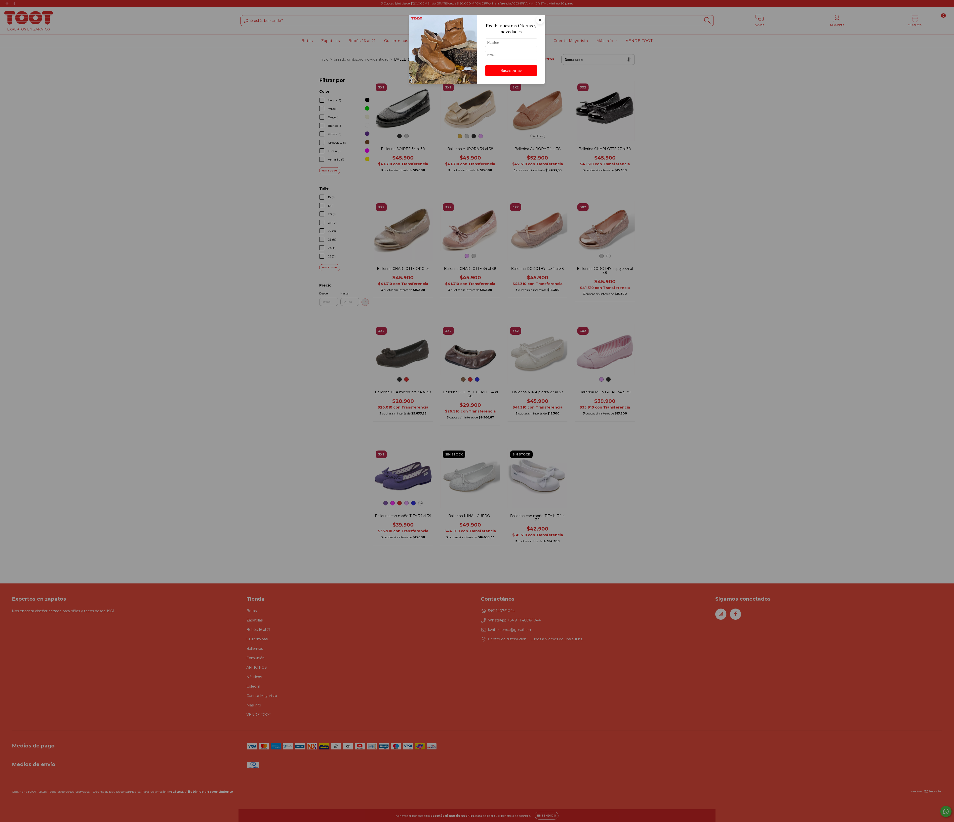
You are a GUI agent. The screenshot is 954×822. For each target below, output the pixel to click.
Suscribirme (511, 70)
